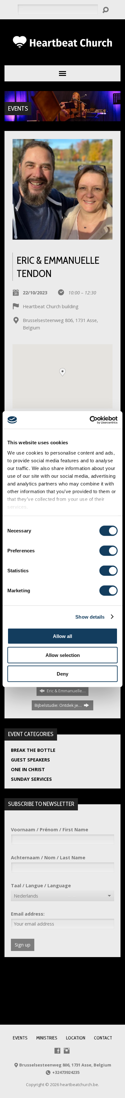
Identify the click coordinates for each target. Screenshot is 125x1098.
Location (75, 1038)
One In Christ (28, 769)
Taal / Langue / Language (41, 885)
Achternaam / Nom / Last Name (48, 857)
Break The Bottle (33, 750)
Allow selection (63, 655)
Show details (89, 616)
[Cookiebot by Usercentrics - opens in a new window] (90, 420)
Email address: (28, 914)
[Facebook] (57, 1051)
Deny (62, 674)
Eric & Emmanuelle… (66, 691)
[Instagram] (67, 1051)
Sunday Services (31, 779)
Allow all (62, 636)
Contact (103, 1038)
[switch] (108, 551)
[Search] (105, 10)
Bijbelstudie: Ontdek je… (59, 705)
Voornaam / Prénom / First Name (49, 829)
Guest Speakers (30, 760)
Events (18, 108)
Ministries (46, 1038)
